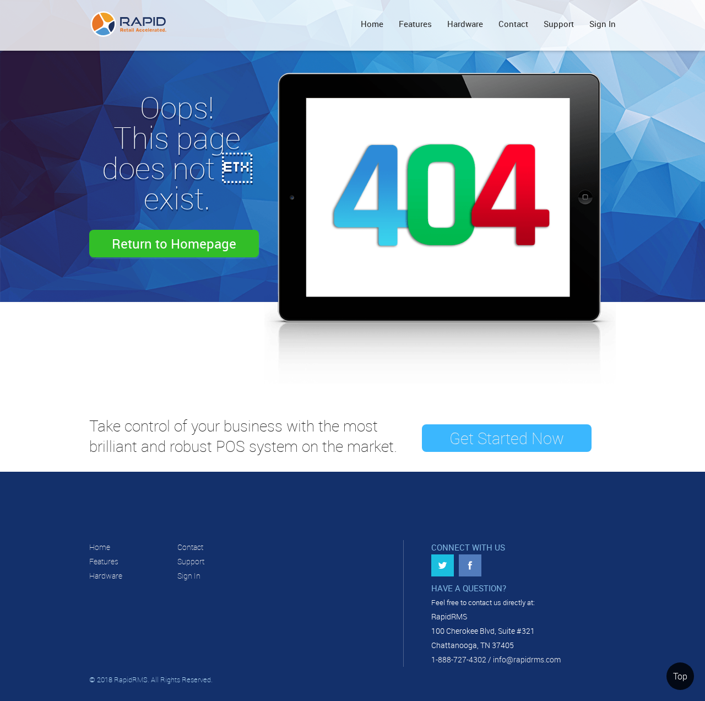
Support (559, 23)
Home (372, 23)
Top (680, 676)
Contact (513, 23)
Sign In (602, 23)
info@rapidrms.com (527, 659)
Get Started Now (506, 438)
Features (415, 23)
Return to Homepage (174, 243)
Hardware (465, 23)
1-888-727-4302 (458, 659)
